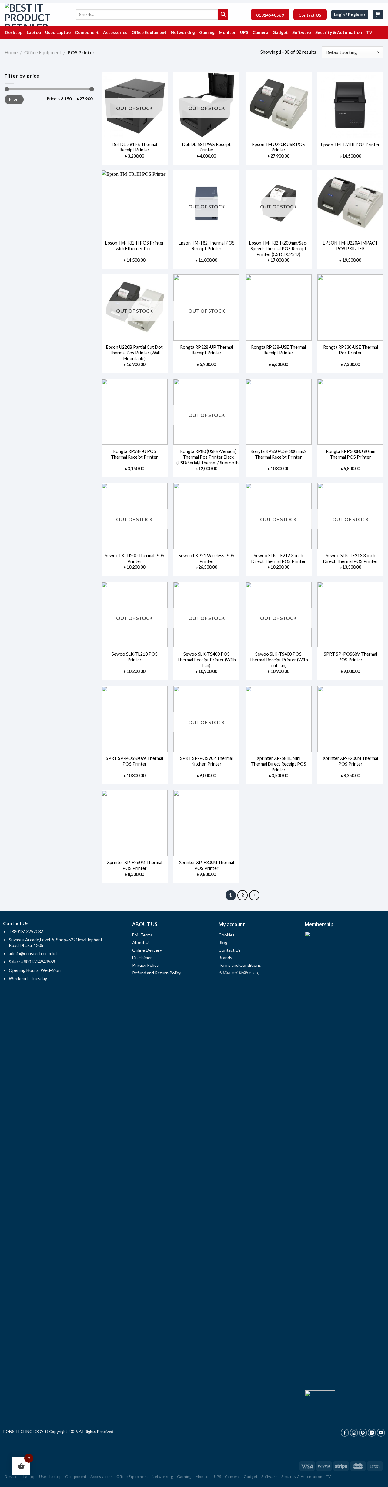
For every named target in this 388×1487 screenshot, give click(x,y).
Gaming (184, 1476)
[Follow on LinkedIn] (372, 1433)
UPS (217, 1476)
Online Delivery (147, 950)
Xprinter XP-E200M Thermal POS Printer (350, 761)
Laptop (29, 1476)
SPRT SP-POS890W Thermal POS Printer (134, 761)
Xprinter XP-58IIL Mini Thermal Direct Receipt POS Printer (278, 764)
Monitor (203, 1476)
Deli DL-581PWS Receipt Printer (206, 147)
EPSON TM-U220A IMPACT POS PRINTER (350, 245)
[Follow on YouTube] (381, 1433)
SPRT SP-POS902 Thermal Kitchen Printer (206, 761)
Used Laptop (50, 1476)
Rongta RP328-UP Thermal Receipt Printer (206, 349)
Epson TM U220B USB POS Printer (278, 147)
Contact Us (230, 950)
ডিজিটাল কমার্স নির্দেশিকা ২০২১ (239, 972)
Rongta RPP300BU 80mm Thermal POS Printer (350, 454)
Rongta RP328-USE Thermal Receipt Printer (278, 349)
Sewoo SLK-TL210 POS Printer (135, 656)
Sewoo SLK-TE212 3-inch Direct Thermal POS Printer (278, 558)
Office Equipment (42, 52)
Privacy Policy (145, 965)
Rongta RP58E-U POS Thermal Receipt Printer (134, 454)
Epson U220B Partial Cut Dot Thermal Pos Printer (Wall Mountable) (134, 352)
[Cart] (378, 15)
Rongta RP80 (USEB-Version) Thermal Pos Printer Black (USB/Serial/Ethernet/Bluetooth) (208, 457)
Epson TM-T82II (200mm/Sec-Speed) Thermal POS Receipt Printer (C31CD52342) (278, 248)
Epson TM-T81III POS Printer (350, 144)
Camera (232, 1476)
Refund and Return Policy (156, 972)
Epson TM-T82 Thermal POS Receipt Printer (207, 245)
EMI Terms (142, 934)
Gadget (251, 1476)
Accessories (101, 1476)
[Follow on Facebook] (345, 1433)
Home (11, 52)
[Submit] (223, 14)
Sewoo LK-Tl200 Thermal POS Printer (134, 558)
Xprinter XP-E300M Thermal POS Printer (206, 865)
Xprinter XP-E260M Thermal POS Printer (134, 865)
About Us (141, 942)
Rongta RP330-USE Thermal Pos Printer (350, 349)
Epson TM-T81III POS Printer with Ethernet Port (134, 245)
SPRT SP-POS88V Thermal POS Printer (350, 656)
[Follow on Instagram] (354, 1433)
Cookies (227, 934)
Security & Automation (301, 1476)
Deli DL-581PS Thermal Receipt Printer (134, 147)
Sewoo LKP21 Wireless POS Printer (206, 558)
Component (76, 1476)
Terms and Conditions (240, 965)
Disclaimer (142, 957)
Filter (14, 99)
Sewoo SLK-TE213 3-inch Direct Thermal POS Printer (350, 558)
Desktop (12, 1476)
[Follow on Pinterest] (363, 1433)
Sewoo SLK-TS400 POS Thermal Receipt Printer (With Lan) (206, 659)
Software (269, 1476)
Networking (162, 1476)
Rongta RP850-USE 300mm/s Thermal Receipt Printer (278, 454)
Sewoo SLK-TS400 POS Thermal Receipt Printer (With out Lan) (278, 659)
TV (328, 1476)
